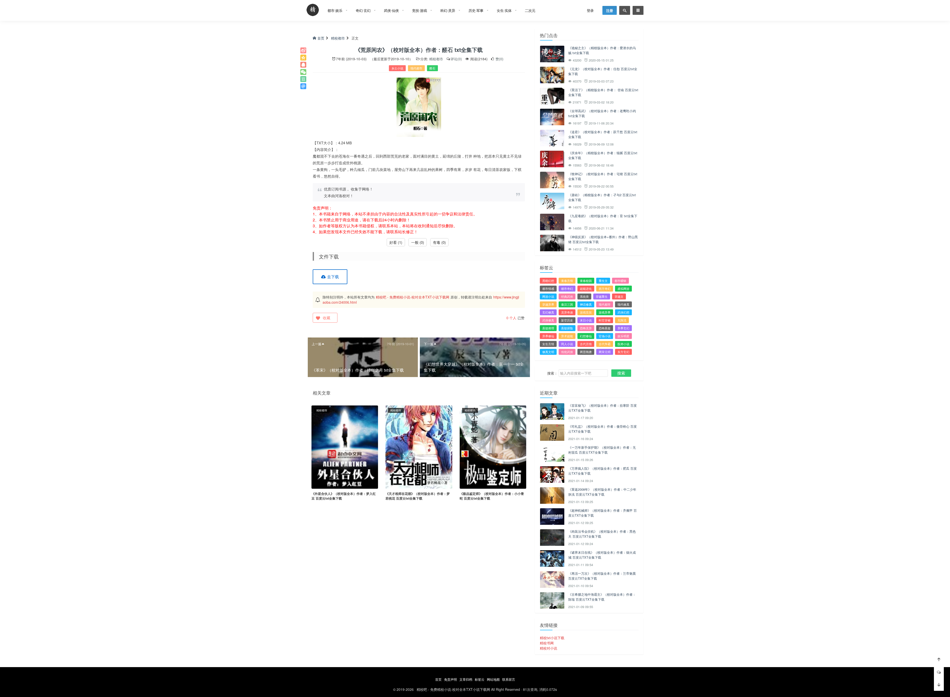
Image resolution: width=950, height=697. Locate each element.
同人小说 (567, 344)
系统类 (584, 296)
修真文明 (548, 352)
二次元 (530, 10)
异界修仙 (548, 336)
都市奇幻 (567, 288)
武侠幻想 (623, 312)
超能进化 (586, 288)
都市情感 (548, 288)
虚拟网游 (623, 288)
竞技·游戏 (419, 10)
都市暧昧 (620, 280)
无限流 (622, 320)
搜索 (621, 373)
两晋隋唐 (586, 352)
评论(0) (456, 58)
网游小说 (548, 296)
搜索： (552, 373)
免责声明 (450, 679)
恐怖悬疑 (605, 328)
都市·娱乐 (335, 10)
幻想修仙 (586, 336)
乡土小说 (397, 68)
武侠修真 (548, 320)
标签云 (479, 679)
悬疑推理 (548, 328)
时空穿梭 (605, 320)
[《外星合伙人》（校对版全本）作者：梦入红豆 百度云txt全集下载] (344, 446)
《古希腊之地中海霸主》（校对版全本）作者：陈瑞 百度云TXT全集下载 (602, 597)
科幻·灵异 (447, 10)
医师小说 (623, 344)
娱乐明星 (623, 336)
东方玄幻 (623, 352)
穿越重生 (602, 296)
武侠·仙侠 (391, 10)
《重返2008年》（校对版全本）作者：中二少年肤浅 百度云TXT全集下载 (602, 492)
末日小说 (586, 320)
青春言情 (567, 280)
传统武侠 (567, 352)
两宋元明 (605, 352)
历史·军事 (476, 10)
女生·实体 (504, 10)
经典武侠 (567, 296)
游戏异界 (605, 312)
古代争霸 (605, 344)
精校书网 (547, 642)
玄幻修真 (548, 312)
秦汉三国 (567, 304)
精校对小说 (548, 648)
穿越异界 (548, 304)
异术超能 (567, 336)
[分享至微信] (303, 72)
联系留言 (508, 679)
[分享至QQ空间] (303, 58)
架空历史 (567, 320)
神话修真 (586, 304)
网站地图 (493, 679)
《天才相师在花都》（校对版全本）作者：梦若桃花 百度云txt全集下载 (417, 496)
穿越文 (619, 296)
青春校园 (586, 280)
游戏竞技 (586, 312)
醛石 (432, 68)
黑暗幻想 (548, 280)
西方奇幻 (605, 288)
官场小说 (605, 336)
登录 (590, 10)
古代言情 (586, 344)
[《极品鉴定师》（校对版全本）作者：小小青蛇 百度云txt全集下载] (493, 446)
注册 (609, 10)
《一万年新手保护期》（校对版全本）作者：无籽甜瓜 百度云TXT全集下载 (602, 450)
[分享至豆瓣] (303, 79)
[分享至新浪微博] (303, 50)
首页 (320, 38)
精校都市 (338, 38)
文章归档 (465, 679)
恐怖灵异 (586, 328)
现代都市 (416, 68)
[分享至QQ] (303, 65)
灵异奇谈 (567, 312)
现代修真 (623, 304)
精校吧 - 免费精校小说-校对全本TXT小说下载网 (412, 297)
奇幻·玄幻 (363, 10)
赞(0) (499, 58)
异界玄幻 (623, 328)
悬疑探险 (567, 328)
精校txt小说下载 (552, 637)
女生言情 (548, 344)
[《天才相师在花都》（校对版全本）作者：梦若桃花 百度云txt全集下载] (418, 446)
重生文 (603, 280)
